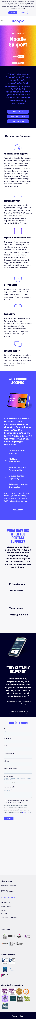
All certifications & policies (9, 917)
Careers (3, 910)
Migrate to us (18, 121)
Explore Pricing (18, 116)
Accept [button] (13, 12)
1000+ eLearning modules (15, 501)
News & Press (5, 914)
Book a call (18, 111)
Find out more (17, 711)
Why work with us (6, 906)
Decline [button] (23, 12)
